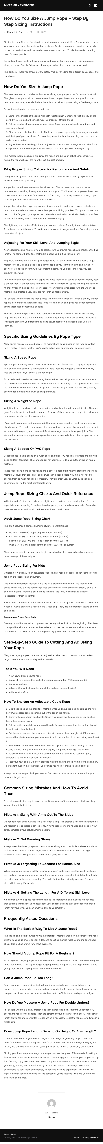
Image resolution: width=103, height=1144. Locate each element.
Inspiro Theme (80, 1137)
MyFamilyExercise (19, 5)
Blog (21, 32)
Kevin (10, 32)
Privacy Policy (10, 1134)
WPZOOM (94, 1137)
